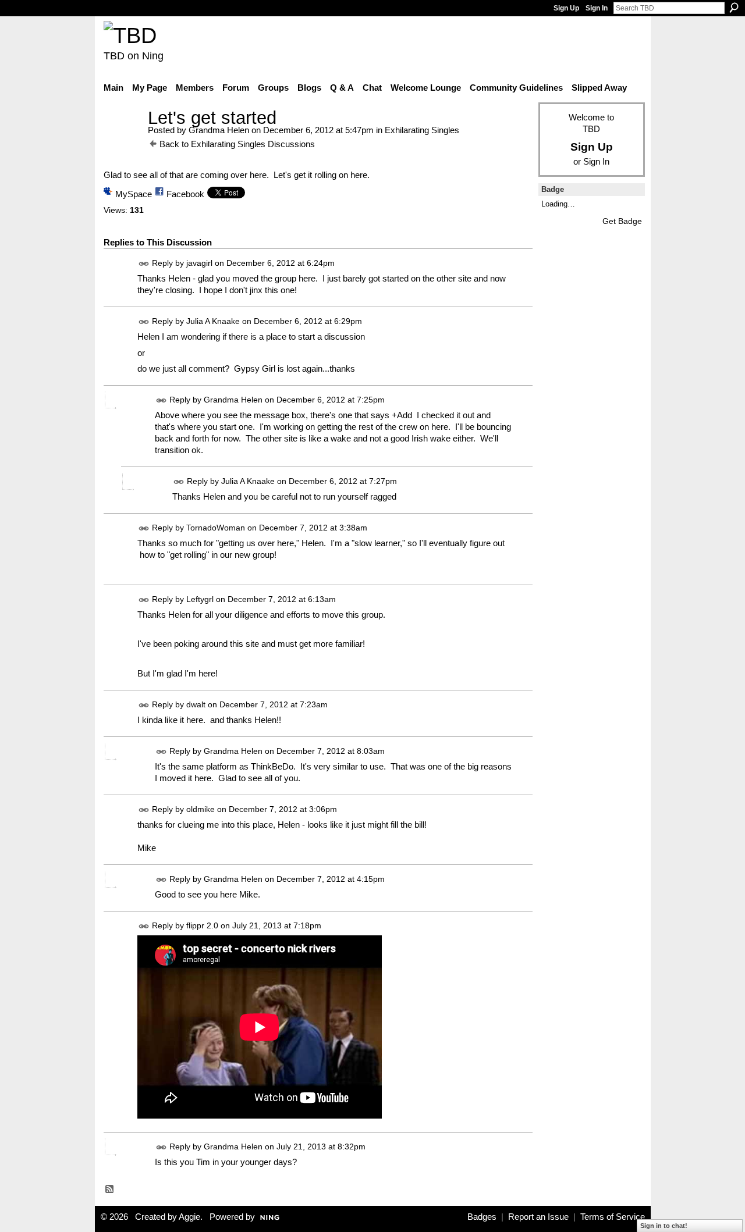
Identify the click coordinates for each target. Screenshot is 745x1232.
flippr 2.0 (202, 925)
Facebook (185, 194)
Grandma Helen (219, 130)
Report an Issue (538, 1217)
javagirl (199, 263)
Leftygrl (200, 599)
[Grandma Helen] (122, 139)
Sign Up (566, 8)
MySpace (133, 194)
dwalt (195, 704)
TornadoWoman (215, 527)
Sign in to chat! (663, 1225)
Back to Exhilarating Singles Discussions (237, 144)
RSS (110, 1189)
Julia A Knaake (213, 321)
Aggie (189, 1217)
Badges (481, 1217)
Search (734, 7)
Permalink (144, 263)
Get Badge (622, 221)
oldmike (200, 809)
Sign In (597, 8)
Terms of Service (612, 1217)
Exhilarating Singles (422, 130)
